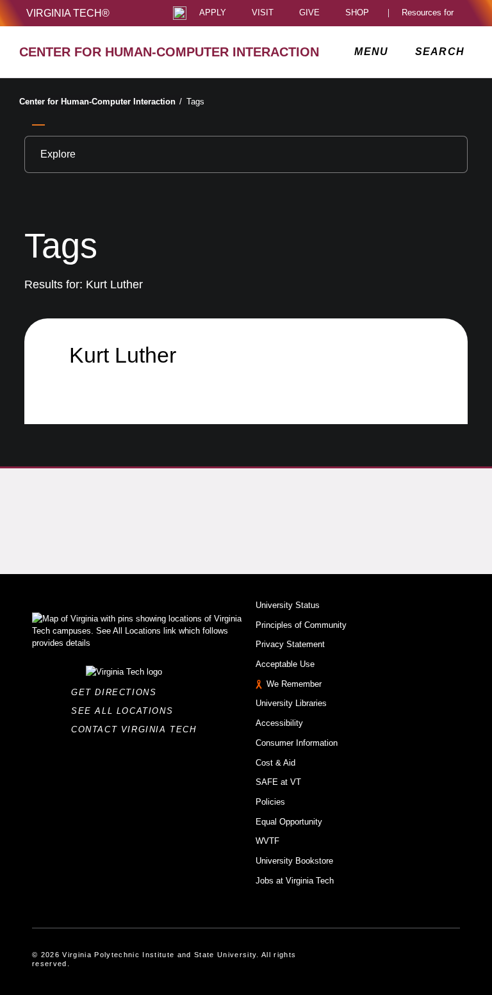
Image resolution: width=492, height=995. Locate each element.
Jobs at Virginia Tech (295, 880)
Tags (195, 101)
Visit (263, 13)
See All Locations (125, 711)
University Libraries (291, 703)
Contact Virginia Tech (137, 729)
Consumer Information (297, 743)
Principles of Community (301, 625)
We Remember (294, 684)
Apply (212, 13)
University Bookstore (294, 861)
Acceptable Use (285, 664)
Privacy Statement (290, 644)
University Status (288, 605)
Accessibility (279, 723)
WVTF (267, 841)
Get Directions (117, 692)
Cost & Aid (275, 763)
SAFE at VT (278, 782)
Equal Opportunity (289, 821)
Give (309, 13)
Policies (270, 802)
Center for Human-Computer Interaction (100, 101)
